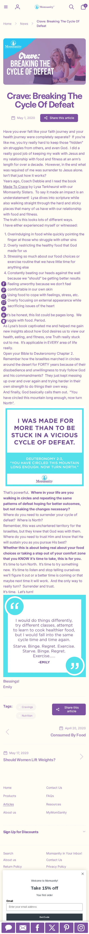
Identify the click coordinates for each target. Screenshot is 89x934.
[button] (6, 7)
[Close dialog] (82, 873)
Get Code (44, 917)
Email (9, 901)
